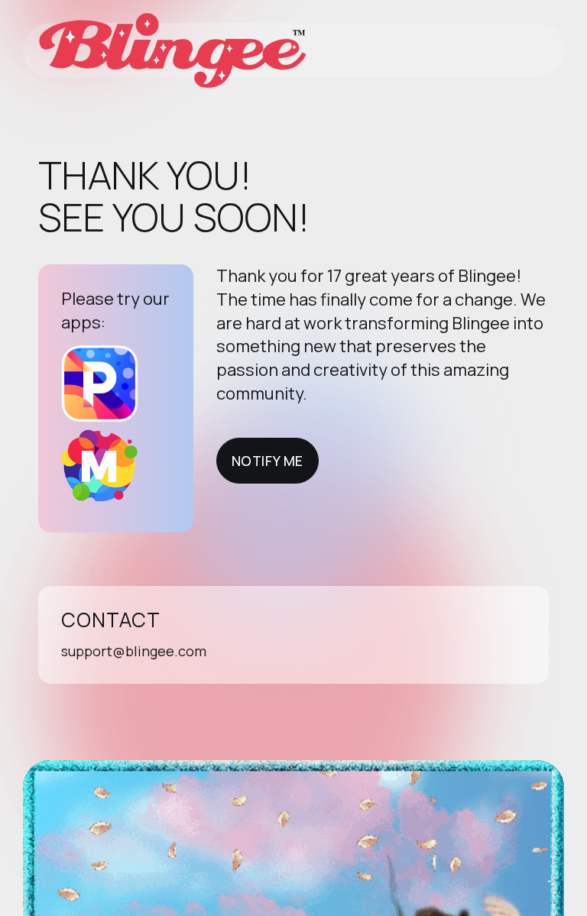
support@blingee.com (133, 651)
